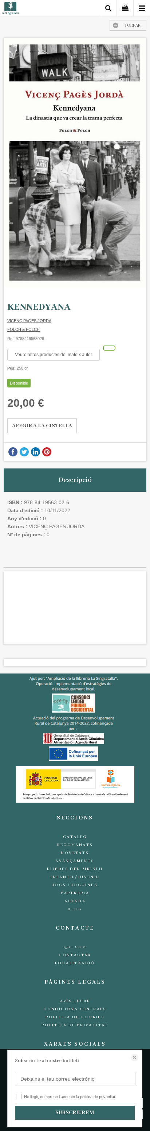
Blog (75, 909)
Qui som (75, 947)
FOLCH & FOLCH (23, 329)
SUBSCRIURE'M (74, 1112)
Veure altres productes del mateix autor (53, 354)
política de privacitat (97, 1097)
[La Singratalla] (10, 9)
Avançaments (74, 861)
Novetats (75, 853)
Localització (75, 963)
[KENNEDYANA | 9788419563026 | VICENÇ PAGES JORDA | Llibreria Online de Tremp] (75, 162)
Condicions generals (75, 1009)
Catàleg (75, 836)
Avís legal (75, 1001)
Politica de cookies (75, 1017)
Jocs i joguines (75, 885)
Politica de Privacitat (75, 1025)
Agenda (75, 901)
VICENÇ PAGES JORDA (29, 321)
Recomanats (75, 845)
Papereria (75, 893)
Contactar (75, 955)
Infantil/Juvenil (75, 877)
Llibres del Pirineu (75, 869)
